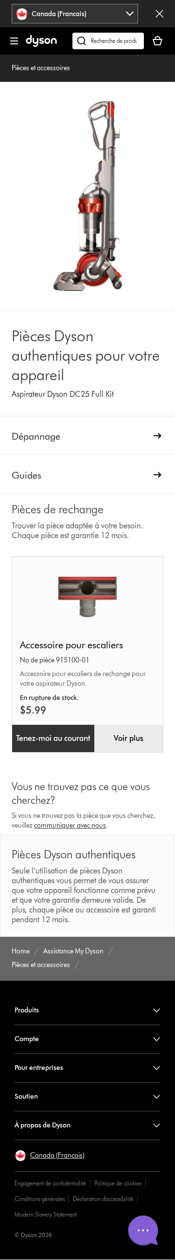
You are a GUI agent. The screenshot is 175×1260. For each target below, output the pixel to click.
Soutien (26, 1096)
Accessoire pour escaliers (71, 645)
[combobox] (75, 13)
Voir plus (128, 738)
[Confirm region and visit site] (159, 14)
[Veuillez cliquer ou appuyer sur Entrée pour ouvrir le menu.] (14, 41)
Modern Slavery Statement (46, 1214)
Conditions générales (40, 1198)
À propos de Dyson (42, 1125)
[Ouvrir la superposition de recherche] (108, 41)
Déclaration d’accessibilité (103, 1198)
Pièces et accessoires (41, 68)
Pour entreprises (39, 1068)
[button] (50, 1155)
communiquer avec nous (70, 825)
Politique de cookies (117, 1183)
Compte (27, 1039)
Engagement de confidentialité (50, 1183)
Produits (27, 1010)
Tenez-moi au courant (53, 738)
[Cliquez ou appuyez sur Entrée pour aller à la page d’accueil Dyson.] (41, 44)
